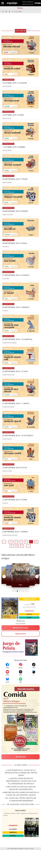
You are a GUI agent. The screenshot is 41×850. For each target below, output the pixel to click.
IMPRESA (13, 832)
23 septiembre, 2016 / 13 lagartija (17, 339)
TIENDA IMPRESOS (27, 2)
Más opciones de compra (20, 628)
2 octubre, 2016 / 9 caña (13, 115)
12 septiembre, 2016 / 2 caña (14, 500)
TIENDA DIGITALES (27, 4)
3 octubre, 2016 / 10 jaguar (14, 83)
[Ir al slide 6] (23, 591)
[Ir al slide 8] (27, 591)
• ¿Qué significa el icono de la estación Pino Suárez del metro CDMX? (21, 772)
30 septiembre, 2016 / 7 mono (15, 179)
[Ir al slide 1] (13, 591)
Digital (29, 617)
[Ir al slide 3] (17, 591)
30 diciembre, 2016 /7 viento (20, 45)
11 (22, 546)
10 (17, 546)
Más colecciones (21, 757)
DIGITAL (13, 836)
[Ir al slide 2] (15, 591)
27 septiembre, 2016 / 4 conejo (15, 275)
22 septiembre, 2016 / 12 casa (15, 371)
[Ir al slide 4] (19, 591)
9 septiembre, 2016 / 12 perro (15, 532)
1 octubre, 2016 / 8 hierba (13, 147)
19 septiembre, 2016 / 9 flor (14, 468)
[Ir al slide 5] (21, 591)
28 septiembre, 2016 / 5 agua (14, 243)
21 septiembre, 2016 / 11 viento (15, 403)
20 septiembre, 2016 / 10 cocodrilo (17, 436)
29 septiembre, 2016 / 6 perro (15, 211)
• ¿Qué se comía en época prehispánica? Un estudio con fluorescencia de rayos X (21, 781)
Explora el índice (20, 634)
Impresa (29, 614)
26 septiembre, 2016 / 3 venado (15, 307)
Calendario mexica (8, 79)
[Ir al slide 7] (25, 591)
